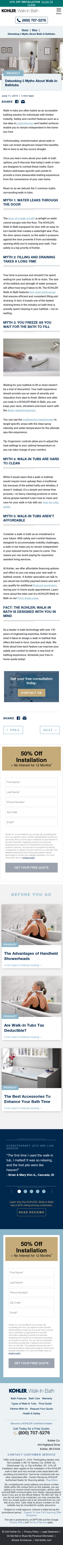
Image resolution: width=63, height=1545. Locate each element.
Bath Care (34, 1398)
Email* (10, 822)
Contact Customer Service (32, 1454)
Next (48, 730)
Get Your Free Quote (31, 867)
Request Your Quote (41, 1408)
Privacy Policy (17, 1522)
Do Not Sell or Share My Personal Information (30, 1536)
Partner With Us (19, 1408)
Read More (52, 1480)
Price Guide (45, 1403)
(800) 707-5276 (34, 20)
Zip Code (12, 812)
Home (25, 30)
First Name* (13, 782)
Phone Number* (16, 802)
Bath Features (18, 1398)
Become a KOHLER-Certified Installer (31, 1423)
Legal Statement (50, 1531)
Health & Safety (31, 1413)
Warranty (47, 1398)
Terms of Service (38, 1522)
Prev (15, 730)
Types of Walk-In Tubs (24, 1403)
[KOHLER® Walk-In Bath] (32, 1390)
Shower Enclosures (22, 1540)
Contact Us (31, 692)
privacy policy (29, 857)
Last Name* (13, 792)
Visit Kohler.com (43, 1540)
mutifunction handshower (38, 419)
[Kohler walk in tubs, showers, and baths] (22, 11)
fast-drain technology (42, 292)
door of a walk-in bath (21, 218)
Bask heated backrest (21, 410)
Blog (34, 30)
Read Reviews (31, 1212)
